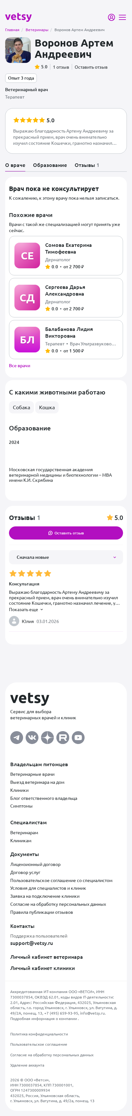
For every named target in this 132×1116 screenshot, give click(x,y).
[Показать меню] (122, 17)
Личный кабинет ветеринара (46, 956)
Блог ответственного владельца (43, 798)
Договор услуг (25, 872)
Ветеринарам (24, 832)
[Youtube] (78, 735)
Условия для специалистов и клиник (48, 888)
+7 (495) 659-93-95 (61, 1013)
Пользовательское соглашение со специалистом (61, 880)
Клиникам (20, 840)
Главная (14, 29)
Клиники (19, 790)
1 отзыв (61, 67)
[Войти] (111, 17)
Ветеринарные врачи (32, 774)
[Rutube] (62, 735)
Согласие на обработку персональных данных (58, 904)
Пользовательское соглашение (38, 1044)
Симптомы (21, 806)
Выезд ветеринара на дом (37, 782)
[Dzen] (47, 735)
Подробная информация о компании (44, 1018)
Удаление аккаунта (27, 1065)
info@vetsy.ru (92, 1013)
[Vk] (32, 735)
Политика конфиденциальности (39, 1033)
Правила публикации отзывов (41, 912)
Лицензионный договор (35, 864)
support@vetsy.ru (31, 942)
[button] (66, 131)
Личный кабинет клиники (42, 968)
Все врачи (19, 365)
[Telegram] (16, 735)
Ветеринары (39, 29)
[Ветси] (18, 17)
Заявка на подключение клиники (44, 896)
